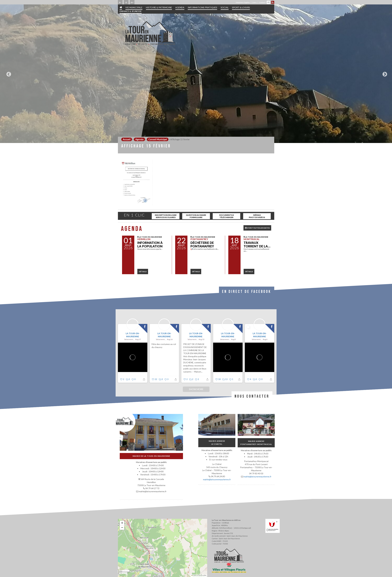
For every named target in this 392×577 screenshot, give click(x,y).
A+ (132, 2)
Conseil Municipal (157, 139)
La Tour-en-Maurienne (132, 335)
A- (120, 2)
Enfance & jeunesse (131, 11)
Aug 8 (233, 339)
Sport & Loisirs (241, 7)
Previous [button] (7, 73)
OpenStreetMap (202, 575)
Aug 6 (265, 339)
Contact (262, 2)
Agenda (179, 7)
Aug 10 (201, 339)
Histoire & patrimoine (159, 7)
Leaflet (194, 575)
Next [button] (384, 73)
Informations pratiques (202, 7)
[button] (122, 523)
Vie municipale (133, 7)
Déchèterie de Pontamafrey (202, 244)
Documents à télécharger (226, 216)
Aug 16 (170, 339)
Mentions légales (243, 2)
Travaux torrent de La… (257, 244)
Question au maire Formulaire (196, 216)
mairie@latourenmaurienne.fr (217, 479)
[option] (196, 73)
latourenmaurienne (129, 339)
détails (143, 271)
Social (225, 7)
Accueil (126, 139)
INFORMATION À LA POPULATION (150, 244)
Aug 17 (138, 339)
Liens (254, 2)
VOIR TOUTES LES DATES (258, 228)
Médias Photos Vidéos (257, 216)
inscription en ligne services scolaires (166, 216)
